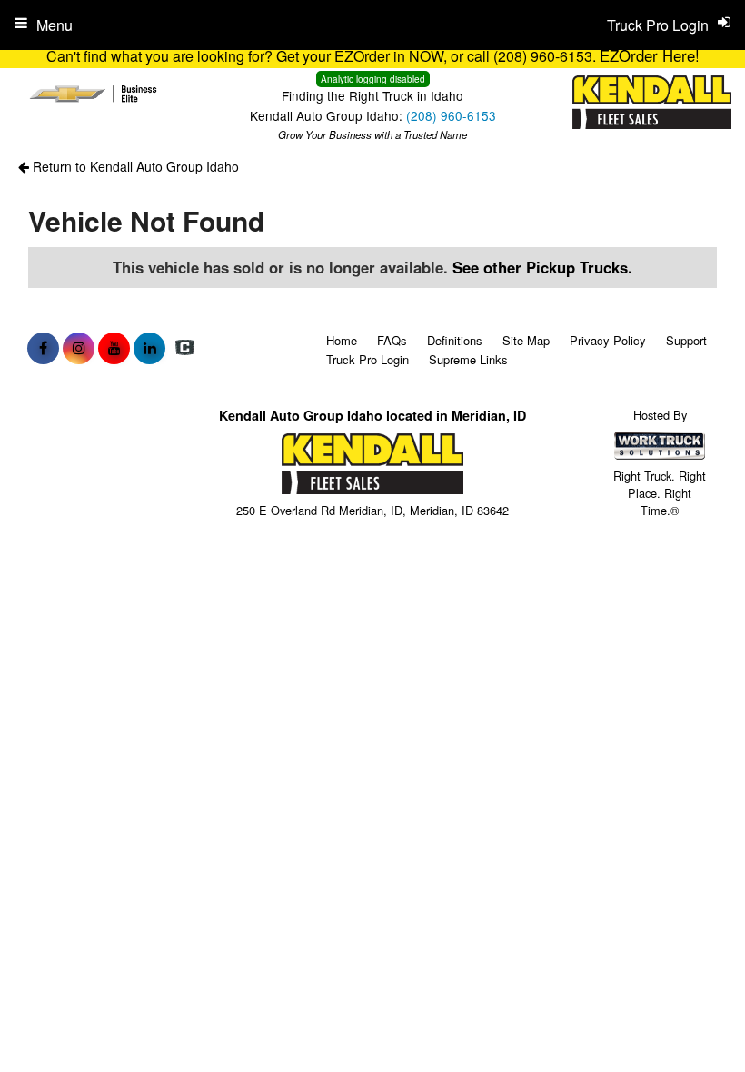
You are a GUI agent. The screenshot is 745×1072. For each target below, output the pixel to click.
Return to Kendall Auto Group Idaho (134, 166)
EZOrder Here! (650, 55)
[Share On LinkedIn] (149, 348)
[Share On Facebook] (43, 348)
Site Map (526, 340)
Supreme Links (468, 359)
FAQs (392, 340)
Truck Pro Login (367, 359)
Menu (54, 25)
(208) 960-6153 (451, 115)
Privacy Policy (608, 340)
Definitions (454, 340)
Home (341, 340)
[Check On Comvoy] (185, 348)
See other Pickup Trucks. (542, 267)
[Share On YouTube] (114, 348)
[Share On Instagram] (78, 348)
